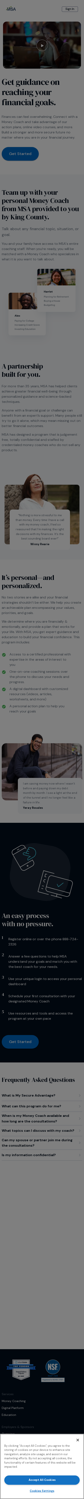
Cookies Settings (42, 1491)
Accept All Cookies (42, 1480)
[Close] (77, 1440)
